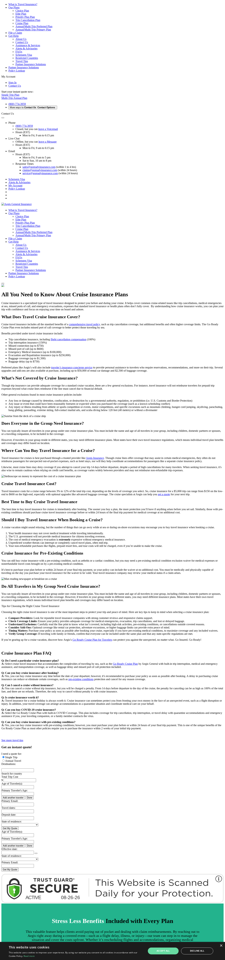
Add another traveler (13, 797)
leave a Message (47, 141)
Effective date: (9, 849)
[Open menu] (2, 283)
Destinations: (8, 763)
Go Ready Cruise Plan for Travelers (92, 639)
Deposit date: (8, 814)
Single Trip (11, 757)
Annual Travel (13, 760)
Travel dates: (8, 807)
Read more (29, 956)
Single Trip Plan (10, 94)
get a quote (164, 494)
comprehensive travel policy (84, 324)
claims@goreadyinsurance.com (39, 170)
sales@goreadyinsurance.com (38, 166)
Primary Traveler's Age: (14, 790)
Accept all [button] (163, 950)
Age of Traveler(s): (11, 783)
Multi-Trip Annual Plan (14, 97)
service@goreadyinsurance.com (40, 173)
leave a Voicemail (48, 129)
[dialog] (112, 951)
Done (29, 797)
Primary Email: (9, 800)
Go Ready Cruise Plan (125, 663)
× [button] (221, 945)
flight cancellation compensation (68, 339)
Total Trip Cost (9, 776)
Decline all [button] (197, 950)
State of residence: (11, 821)
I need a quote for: (11, 753)
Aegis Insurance (95, 457)
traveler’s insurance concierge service (71, 367)
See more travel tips (12, 740)
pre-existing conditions (81, 679)
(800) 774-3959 (17, 103)
